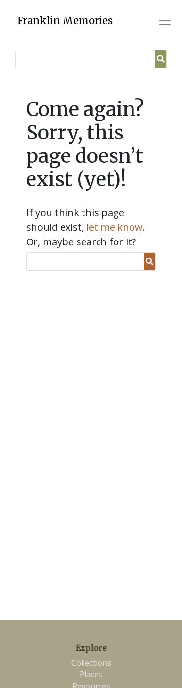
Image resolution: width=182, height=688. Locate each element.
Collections (91, 662)
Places (91, 674)
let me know (114, 227)
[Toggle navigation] (165, 21)
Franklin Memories (65, 21)
